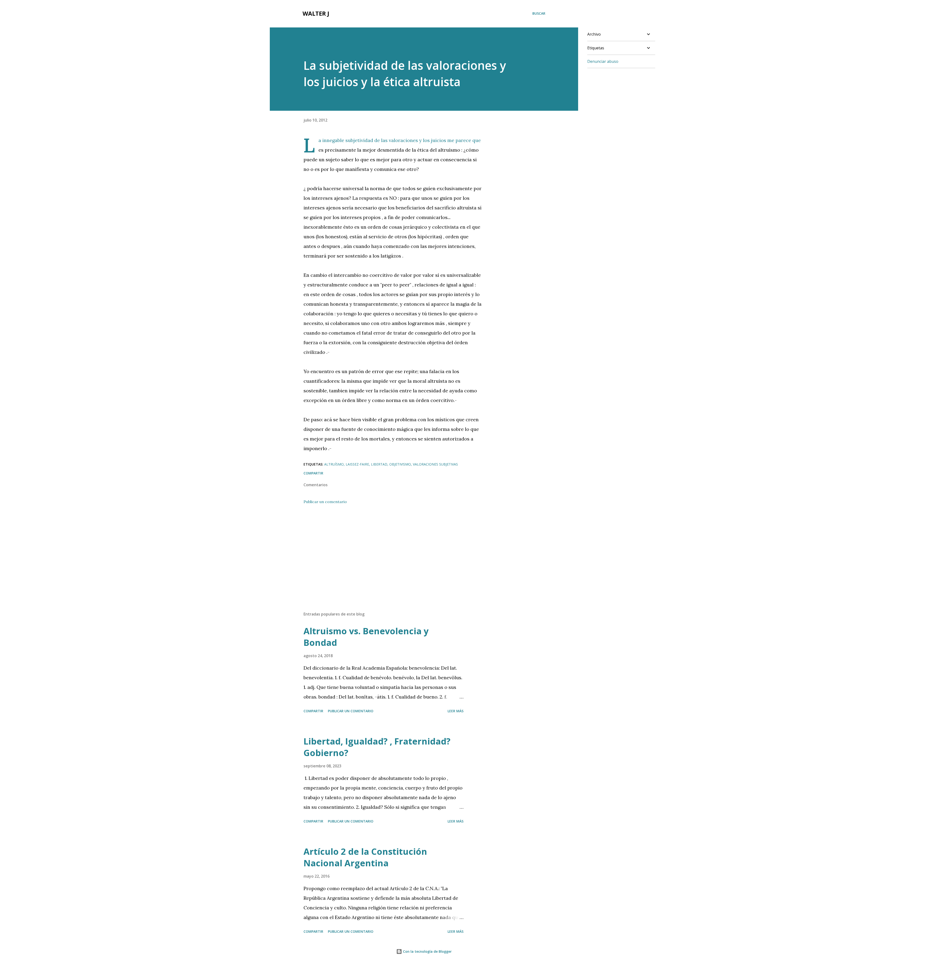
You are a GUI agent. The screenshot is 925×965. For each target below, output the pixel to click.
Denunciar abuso (602, 61)
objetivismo (400, 464)
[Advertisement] (385, 551)
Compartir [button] (313, 473)
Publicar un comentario (325, 501)
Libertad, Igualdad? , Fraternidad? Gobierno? (377, 747)
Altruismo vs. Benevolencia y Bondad (366, 636)
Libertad (379, 464)
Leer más (455, 711)
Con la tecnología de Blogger (427, 951)
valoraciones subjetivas (435, 464)
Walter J (316, 13)
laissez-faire (357, 464)
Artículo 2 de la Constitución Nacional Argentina (365, 857)
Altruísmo (334, 464)
